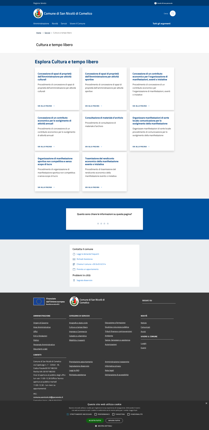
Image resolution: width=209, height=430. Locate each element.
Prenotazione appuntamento (81, 361)
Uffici (35, 331)
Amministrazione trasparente (117, 361)
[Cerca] (173, 13)
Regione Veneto (39, 3)
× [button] (206, 403)
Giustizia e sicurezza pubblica (117, 327)
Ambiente (109, 335)
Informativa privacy (113, 366)
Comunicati (145, 327)
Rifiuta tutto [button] (114, 420)
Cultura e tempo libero (78, 327)
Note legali (109, 370)
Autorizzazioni (111, 344)
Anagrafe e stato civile (78, 322)
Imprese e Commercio (78, 331)
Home (38, 32)
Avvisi (143, 331)
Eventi (143, 347)
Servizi (47, 32)
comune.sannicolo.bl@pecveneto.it (48, 397)
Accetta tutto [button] (95, 420)
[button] (104, 426)
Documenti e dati (40, 348)
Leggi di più (133, 410)
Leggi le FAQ (74, 370)
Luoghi (143, 343)
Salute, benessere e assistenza (117, 340)
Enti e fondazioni (40, 335)
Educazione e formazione (115, 322)
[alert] (104, 415)
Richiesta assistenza (77, 374)
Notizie (144, 322)
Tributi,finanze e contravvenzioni (118, 331)
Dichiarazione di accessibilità (116, 374)
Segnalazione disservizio (79, 366)
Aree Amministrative (42, 327)
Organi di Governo (40, 322)
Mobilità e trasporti (77, 340)
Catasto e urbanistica (78, 335)
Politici (36, 340)
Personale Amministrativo (44, 344)
